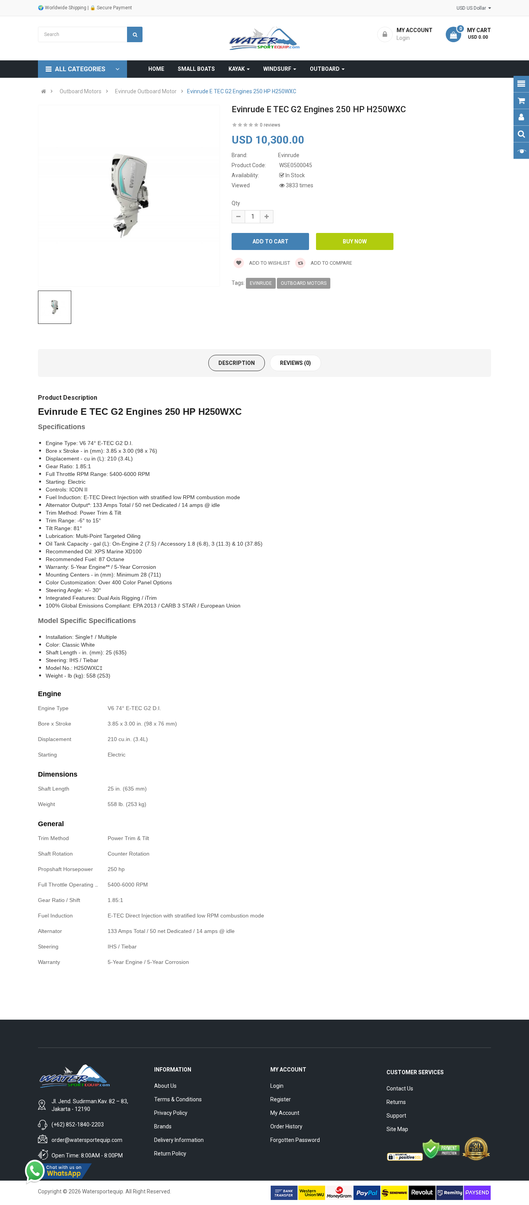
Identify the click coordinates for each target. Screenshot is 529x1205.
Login (276, 1086)
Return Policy (170, 1153)
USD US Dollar (472, 8)
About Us (165, 1086)
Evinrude (261, 283)
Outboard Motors (80, 91)
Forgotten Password (295, 1140)
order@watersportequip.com (87, 1140)
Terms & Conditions (178, 1099)
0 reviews (270, 125)
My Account (284, 1113)
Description (236, 363)
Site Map (397, 1129)
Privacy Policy (170, 1113)
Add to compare (330, 263)
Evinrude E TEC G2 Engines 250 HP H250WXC (241, 91)
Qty (236, 203)
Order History (286, 1126)
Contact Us (399, 1088)
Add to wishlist (269, 263)
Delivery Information (179, 1140)
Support (396, 1116)
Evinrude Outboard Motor (146, 91)
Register (280, 1099)
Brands (163, 1126)
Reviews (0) (295, 363)
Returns (396, 1102)
